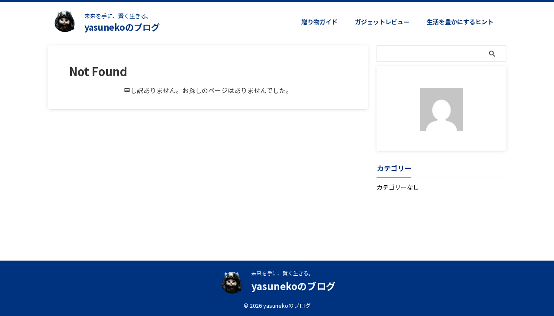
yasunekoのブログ (122, 27)
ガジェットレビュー (382, 21)
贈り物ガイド (319, 21)
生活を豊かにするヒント (460, 21)
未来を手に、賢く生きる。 (282, 273)
